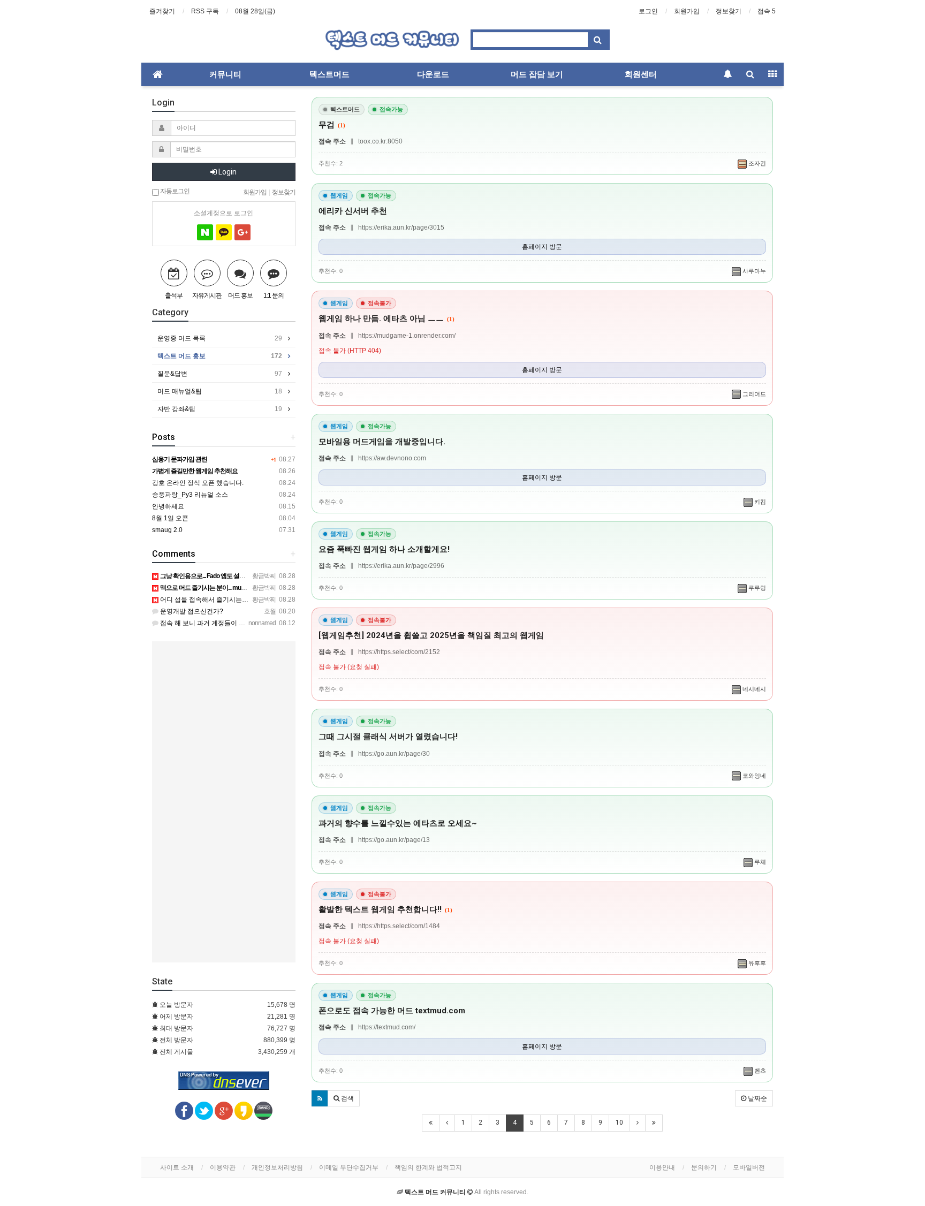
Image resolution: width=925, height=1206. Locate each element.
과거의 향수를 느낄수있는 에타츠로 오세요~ (398, 823)
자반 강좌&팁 (219, 409)
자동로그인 (174, 190)
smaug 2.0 (167, 530)
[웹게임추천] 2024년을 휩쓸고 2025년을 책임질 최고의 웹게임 (431, 635)
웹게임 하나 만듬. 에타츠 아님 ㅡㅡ (386, 318)
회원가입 (687, 11)
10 (619, 1122)
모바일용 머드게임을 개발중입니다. (382, 441)
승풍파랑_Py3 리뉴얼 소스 (190, 494)
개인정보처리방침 (277, 1167)
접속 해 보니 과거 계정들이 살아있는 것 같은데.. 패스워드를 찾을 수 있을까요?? (273, 623)
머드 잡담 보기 (537, 74)
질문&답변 (219, 373)
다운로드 (433, 74)
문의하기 (704, 1167)
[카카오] (224, 232)
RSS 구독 (205, 11)
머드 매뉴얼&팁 (219, 391)
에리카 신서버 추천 (353, 211)
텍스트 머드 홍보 (219, 356)
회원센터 (641, 74)
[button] (320, 1098)
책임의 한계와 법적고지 (428, 1167)
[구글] (242, 232)
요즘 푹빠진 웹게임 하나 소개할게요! (384, 549)
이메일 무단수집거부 (348, 1167)
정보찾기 (728, 11)
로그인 (648, 11)
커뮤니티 (225, 74)
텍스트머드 (329, 74)
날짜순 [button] (756, 1098)
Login (227, 172)
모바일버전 (749, 1167)
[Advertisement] (223, 801)
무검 (332, 125)
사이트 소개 (177, 1167)
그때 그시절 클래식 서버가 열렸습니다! (388, 736)
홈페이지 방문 (542, 247)
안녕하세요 (168, 506)
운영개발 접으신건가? (190, 611)
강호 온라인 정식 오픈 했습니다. (198, 483)
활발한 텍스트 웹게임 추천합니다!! (385, 909)
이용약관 (223, 1167)
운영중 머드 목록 (219, 338)
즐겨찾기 (162, 11)
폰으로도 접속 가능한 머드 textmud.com (392, 1010)
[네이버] (205, 232)
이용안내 (662, 1167)
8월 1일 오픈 (170, 518)
